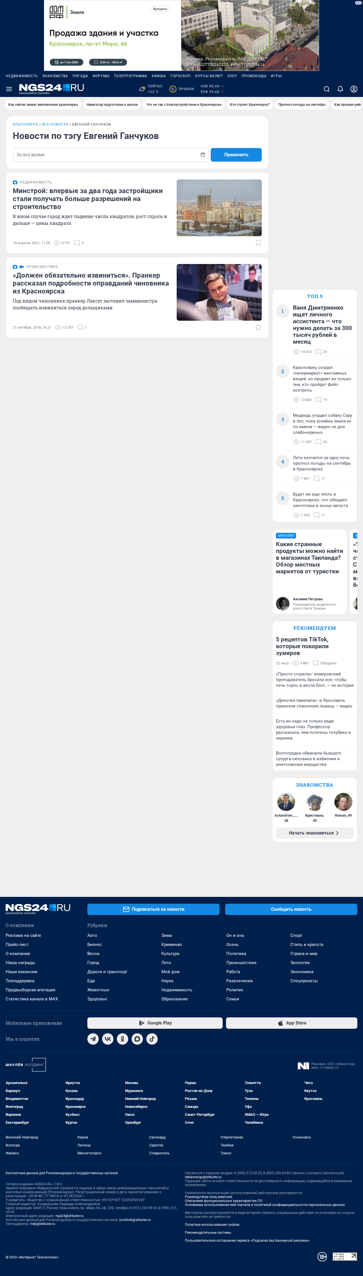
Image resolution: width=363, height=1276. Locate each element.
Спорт (296, 935)
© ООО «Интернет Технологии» (32, 1257)
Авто (92, 935)
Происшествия (241, 962)
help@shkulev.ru (42, 1224)
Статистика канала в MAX (32, 999)
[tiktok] (152, 1039)
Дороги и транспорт (107, 971)
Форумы (101, 76)
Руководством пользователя (208, 1197)
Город (93, 962)
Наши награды (20, 962)
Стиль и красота (306, 944)
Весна (93, 953)
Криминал (171, 944)
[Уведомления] (340, 89)
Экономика (301, 971)
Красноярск (25, 124)
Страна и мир (303, 953)
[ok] (122, 1039)
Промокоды (254, 76)
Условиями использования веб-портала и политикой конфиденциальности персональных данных (265, 1205)
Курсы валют (209, 76)
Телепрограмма (130, 76)
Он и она (235, 935)
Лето (166, 962)
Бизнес (94, 944)
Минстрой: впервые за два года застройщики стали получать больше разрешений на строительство (88, 199)
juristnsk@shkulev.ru (135, 1220)
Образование (174, 999)
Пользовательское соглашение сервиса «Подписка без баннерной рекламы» (247, 1241)
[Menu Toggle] (9, 89)
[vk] (107, 1039)
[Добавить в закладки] (258, 243)
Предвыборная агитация (30, 989)
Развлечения (239, 980)
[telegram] (93, 1039)
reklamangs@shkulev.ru (203, 1177)
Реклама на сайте (23, 935)
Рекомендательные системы (208, 1233)
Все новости (55, 124)
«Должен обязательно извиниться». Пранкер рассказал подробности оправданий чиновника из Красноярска (91, 283)
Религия (234, 989)
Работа (233, 971)
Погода (80, 76)
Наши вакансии (21, 971)
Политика (236, 953)
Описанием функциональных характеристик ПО (223, 1201)
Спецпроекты (304, 980)
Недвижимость (22, 76)
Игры (276, 76)
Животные (98, 989)
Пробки (183, 89)
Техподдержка (20, 980)
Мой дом (170, 971)
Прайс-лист (17, 944)
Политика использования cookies (212, 1225)
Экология (300, 962)
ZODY (232, 76)
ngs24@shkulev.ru (70, 1216)
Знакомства (55, 76)
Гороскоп (180, 76)
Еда (91, 980)
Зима (166, 935)
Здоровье (97, 999)
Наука (167, 980)
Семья (232, 999)
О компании (18, 953)
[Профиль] (354, 89)
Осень (232, 944)
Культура (170, 953)
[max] (137, 1039)
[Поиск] (327, 89)
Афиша (159, 76)
